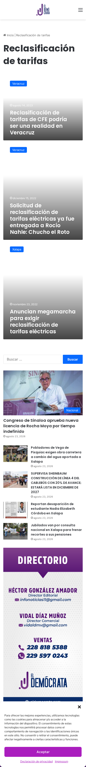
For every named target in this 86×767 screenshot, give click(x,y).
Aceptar (43, 752)
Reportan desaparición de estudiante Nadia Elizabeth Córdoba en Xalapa (53, 508)
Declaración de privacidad (36, 761)
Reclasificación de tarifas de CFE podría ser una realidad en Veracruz (38, 122)
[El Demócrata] (43, 9)
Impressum (61, 761)
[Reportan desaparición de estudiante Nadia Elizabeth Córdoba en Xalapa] (15, 510)
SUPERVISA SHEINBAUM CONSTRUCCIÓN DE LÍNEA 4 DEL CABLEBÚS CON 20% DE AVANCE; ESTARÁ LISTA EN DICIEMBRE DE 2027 (56, 482)
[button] (79, 707)
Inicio (10, 35)
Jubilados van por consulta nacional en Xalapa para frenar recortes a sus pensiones (56, 530)
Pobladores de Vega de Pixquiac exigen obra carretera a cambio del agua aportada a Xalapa (56, 454)
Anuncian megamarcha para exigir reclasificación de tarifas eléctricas (43, 321)
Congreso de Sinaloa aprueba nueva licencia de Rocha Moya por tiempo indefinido (41, 426)
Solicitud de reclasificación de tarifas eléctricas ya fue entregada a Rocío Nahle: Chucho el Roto (42, 219)
